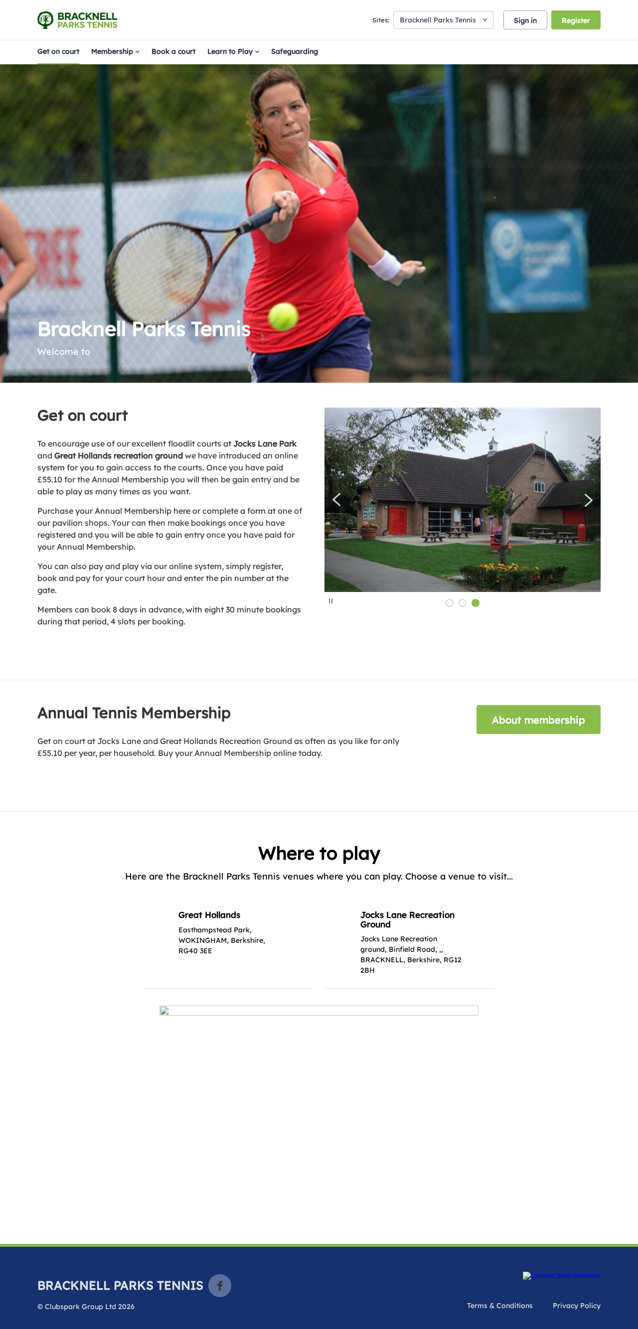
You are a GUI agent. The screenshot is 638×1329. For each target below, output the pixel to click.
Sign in (525, 20)
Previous (336, 500)
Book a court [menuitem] (173, 51)
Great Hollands (209, 914)
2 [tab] (463, 603)
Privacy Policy (577, 1305)
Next (588, 500)
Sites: (380, 20)
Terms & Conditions (500, 1305)
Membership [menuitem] (112, 51)
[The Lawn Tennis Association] (562, 1276)
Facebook (219, 1285)
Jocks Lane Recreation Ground (407, 919)
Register (576, 20)
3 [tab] (475, 603)
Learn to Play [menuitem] (230, 51)
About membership (538, 720)
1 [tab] (450, 603)
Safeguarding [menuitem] (294, 51)
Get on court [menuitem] (58, 51)
